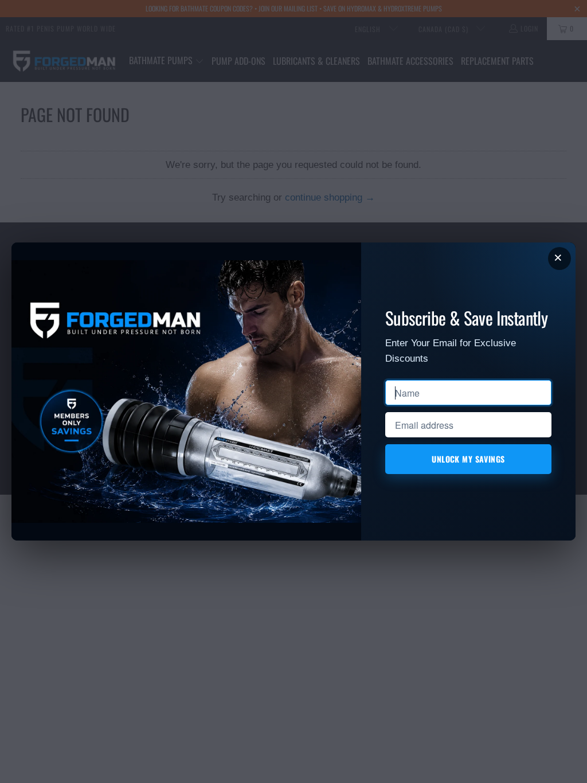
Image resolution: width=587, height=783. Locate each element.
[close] (559, 258)
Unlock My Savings (468, 459)
